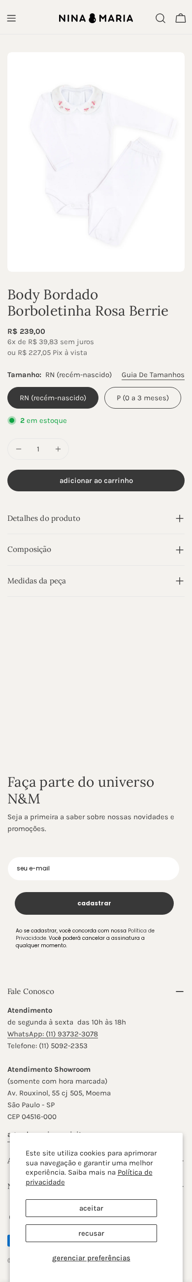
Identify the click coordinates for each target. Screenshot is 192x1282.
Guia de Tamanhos (153, 374)
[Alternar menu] (11, 18)
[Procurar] (160, 18)
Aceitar (91, 1208)
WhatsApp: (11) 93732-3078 (52, 1033)
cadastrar (94, 903)
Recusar (91, 1233)
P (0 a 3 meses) (143, 397)
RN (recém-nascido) (53, 397)
